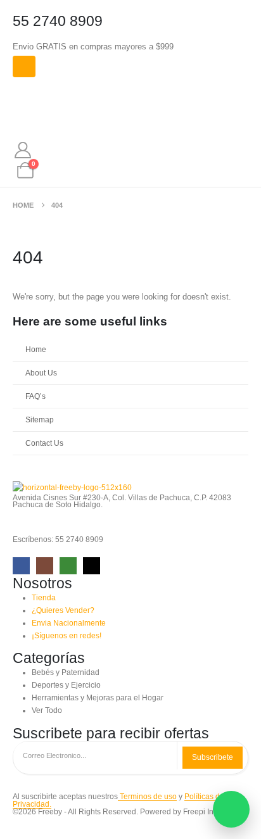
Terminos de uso (147, 796)
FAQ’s (35, 396)
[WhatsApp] (68, 565)
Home (35, 349)
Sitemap (39, 419)
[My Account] (22, 150)
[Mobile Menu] (24, 66)
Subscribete (212, 757)
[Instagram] (44, 565)
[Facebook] (21, 565)
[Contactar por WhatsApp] (231, 809)
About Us (41, 373)
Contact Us (44, 443)
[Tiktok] (91, 565)
